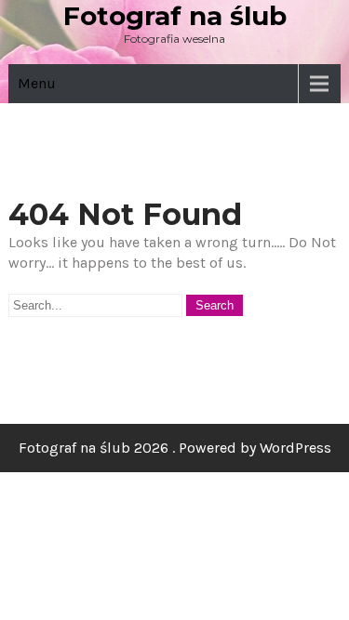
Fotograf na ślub (175, 16)
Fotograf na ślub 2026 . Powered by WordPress (175, 447)
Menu (37, 83)
